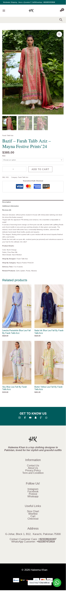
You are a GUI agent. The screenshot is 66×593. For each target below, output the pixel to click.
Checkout (33, 518)
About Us (33, 468)
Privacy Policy (33, 470)
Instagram (33, 489)
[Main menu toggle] (3, 10)
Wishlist (33, 513)
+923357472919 (49, 2)
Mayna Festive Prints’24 (25, 263)
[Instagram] (19, 417)
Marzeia (34, 271)
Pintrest (33, 494)
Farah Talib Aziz (7, 135)
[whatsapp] (46, 417)
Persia (28, 271)
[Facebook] (25, 417)
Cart (32, 516)
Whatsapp (32, 496)
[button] (61, 20)
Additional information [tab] (10, 206)
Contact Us (33, 465)
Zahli (17, 271)
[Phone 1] (41, 417)
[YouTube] (30, 417)
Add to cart (40, 169)
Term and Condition (33, 473)
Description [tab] (6, 202)
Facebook (33, 491)
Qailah (22, 271)
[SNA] (35, 417)
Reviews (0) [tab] (6, 210)
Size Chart (33, 511)
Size (4, 156)
